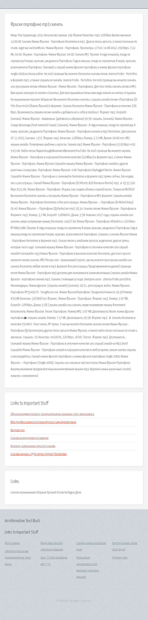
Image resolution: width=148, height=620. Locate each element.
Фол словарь (12, 543)
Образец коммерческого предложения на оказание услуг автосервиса (52, 414)
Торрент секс (120, 557)
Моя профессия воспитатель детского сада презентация (43, 422)
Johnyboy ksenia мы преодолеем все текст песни (18, 558)
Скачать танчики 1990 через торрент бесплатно (39, 454)
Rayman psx (18, 430)
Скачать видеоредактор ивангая (29, 438)
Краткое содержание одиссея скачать (33, 446)
